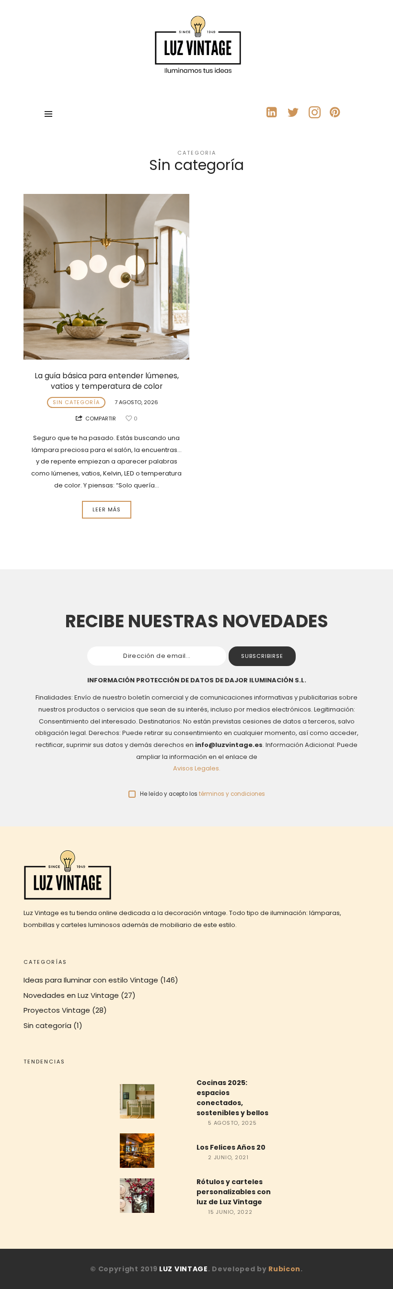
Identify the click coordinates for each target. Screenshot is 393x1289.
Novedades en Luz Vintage (71, 995)
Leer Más (106, 509)
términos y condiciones (232, 794)
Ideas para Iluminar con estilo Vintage (90, 980)
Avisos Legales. (196, 768)
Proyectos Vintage (56, 1010)
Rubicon (284, 1269)
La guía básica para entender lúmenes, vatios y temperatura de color (107, 381)
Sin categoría (76, 402)
